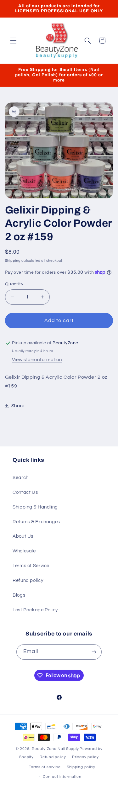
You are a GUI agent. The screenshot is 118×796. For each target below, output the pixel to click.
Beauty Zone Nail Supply (55, 749)
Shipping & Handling (35, 507)
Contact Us (25, 492)
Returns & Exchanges (36, 521)
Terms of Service (31, 565)
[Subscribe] (94, 652)
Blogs (19, 595)
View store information (37, 359)
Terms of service (45, 767)
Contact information (62, 776)
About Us (23, 536)
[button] (13, 40)
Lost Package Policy (35, 610)
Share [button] (18, 405)
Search (21, 477)
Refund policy (28, 580)
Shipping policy (81, 767)
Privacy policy (85, 757)
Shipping (13, 260)
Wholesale (24, 551)
